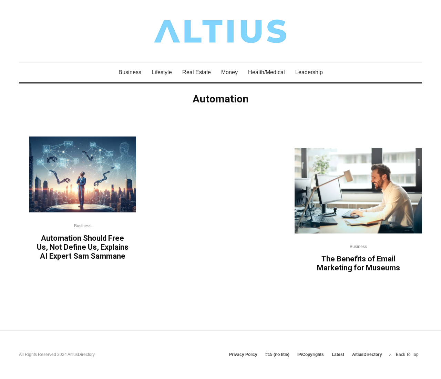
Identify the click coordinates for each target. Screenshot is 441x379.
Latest (338, 354)
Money (229, 72)
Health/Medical (266, 72)
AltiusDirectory (367, 354)
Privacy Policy (243, 354)
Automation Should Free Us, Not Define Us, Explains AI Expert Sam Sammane (83, 246)
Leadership (309, 72)
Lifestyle (162, 72)
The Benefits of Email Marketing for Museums (358, 263)
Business (130, 72)
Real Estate (196, 72)
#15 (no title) (277, 354)
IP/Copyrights (310, 354)
